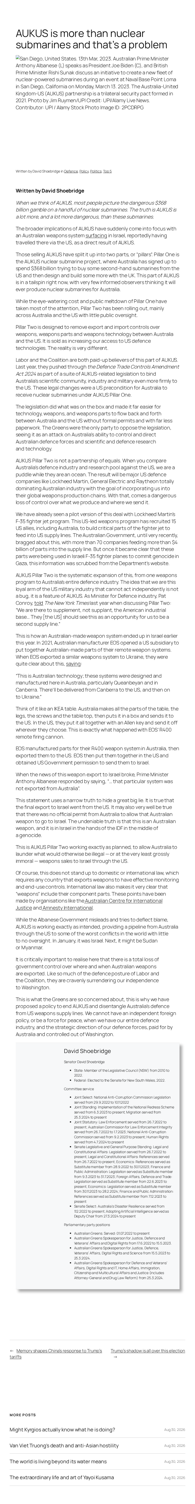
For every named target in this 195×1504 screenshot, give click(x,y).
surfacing (96, 235)
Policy (83, 171)
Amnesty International (67, 907)
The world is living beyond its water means (58, 1461)
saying (73, 663)
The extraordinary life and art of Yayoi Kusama (62, 1477)
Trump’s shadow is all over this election (148, 1350)
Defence (71, 171)
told (38, 602)
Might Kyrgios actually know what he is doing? (62, 1429)
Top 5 (107, 171)
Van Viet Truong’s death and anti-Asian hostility (64, 1445)
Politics (95, 171)
